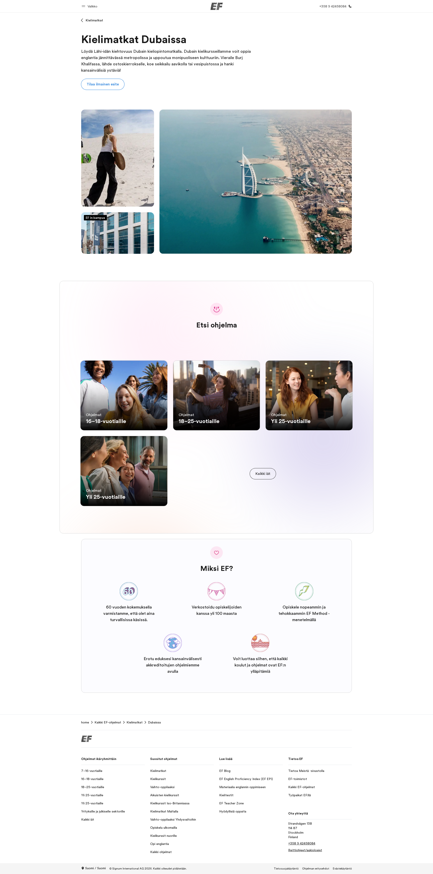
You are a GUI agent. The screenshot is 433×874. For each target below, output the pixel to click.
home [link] (85, 722)
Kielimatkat (94, 20)
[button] (90, 6)
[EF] (216, 6)
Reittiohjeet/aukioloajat (305, 850)
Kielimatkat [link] (135, 722)
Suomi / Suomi (95, 868)
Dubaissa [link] (154, 722)
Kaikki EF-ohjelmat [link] (107, 722)
